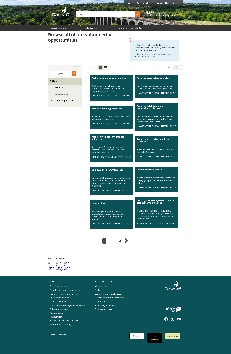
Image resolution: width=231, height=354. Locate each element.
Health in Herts (56, 317)
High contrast (155, 338)
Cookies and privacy (103, 309)
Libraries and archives (59, 297)
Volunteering (91, 28)
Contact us (99, 290)
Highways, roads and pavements (64, 294)
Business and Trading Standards (64, 320)
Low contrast (172, 336)
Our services (144, 3)
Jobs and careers (102, 286)
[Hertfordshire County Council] (162, 11)
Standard (137, 336)
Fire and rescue (56, 313)
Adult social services (58, 301)
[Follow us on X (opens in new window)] (172, 319)
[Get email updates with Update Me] (173, 309)
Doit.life (139, 54)
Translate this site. (58, 334)
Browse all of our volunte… (130, 28)
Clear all (76, 66)
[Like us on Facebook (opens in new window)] (166, 319)
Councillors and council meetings (109, 294)
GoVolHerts (141, 45)
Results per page (164, 67)
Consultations (101, 301)
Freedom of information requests (109, 297)
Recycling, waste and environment (65, 290)
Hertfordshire (61, 11)
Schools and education (59, 286)
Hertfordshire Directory (60, 324)
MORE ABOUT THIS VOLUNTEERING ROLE (112, 95)
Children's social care (59, 309)
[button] (137, 14)
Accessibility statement (105, 305)
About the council (167, 3)
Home (129, 3)
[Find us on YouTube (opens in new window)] (178, 319)
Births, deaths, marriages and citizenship (68, 305)
